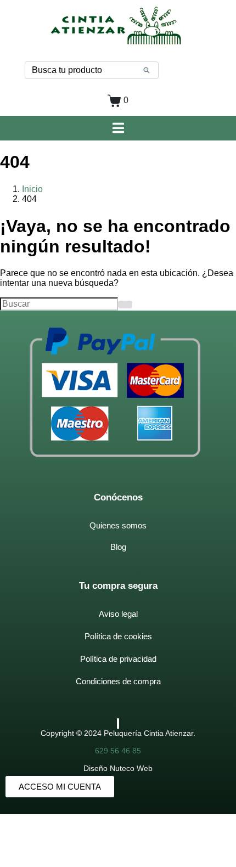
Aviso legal (118, 613)
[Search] (146, 70)
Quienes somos (118, 525)
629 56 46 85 (118, 750)
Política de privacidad (118, 658)
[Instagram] (118, 723)
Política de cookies (118, 636)
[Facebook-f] (117, 723)
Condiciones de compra (118, 681)
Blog (118, 546)
